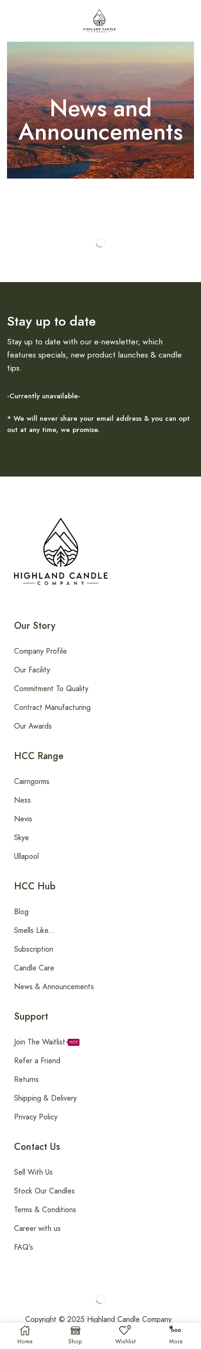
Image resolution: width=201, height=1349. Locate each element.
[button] (9, 20)
